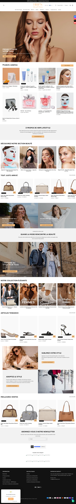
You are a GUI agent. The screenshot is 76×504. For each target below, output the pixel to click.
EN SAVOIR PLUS (38, 136)
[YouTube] (75, 23)
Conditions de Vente (7, 479)
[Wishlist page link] (55, 5)
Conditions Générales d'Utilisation (33, 481)
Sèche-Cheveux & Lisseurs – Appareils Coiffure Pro (28, 170)
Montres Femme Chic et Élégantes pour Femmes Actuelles (66, 307)
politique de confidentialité (32, 475)
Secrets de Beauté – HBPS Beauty (9, 481)
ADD (16, 336)
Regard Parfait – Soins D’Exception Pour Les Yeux (66, 170)
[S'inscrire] (46, 439)
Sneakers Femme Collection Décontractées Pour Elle (47, 307)
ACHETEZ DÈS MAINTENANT (10, 271)
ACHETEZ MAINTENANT (8, 225)
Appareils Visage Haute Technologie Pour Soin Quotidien (9, 170)
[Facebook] (75, 17)
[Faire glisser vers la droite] (74, 189)
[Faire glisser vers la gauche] (2, 189)
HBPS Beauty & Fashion (28, 498)
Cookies (28, 473)
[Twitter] (75, 21)
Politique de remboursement (32, 477)
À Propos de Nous (6, 475)
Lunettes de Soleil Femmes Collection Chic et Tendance (28, 307)
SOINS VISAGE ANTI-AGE (9, 56)
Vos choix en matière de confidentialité (10, 483)
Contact (4, 477)
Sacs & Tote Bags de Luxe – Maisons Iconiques (9, 307)
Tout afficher (67, 65)
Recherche (5, 473)
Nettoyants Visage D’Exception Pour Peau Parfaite (47, 170)
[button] (4, 5)
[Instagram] (75, 19)
